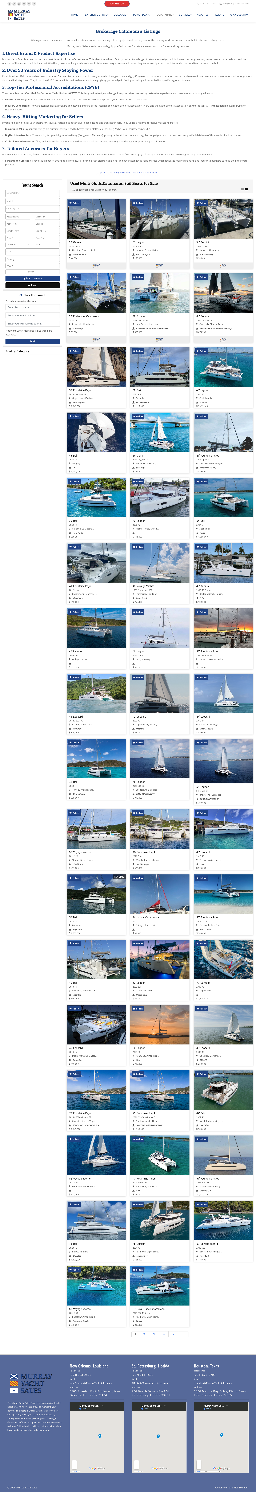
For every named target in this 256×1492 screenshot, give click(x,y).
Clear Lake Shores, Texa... (211, 324)
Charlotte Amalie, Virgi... (83, 1121)
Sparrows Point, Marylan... (211, 463)
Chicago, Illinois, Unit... (146, 925)
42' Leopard (139, 716)
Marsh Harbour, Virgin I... (211, 1121)
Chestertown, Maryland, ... (84, 594)
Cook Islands (205, 398)
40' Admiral (202, 586)
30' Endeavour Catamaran (84, 316)
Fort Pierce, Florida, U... (146, 594)
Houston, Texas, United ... (84, 250)
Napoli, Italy (205, 990)
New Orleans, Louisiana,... (147, 324)
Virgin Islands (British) (82, 398)
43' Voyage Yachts (143, 586)
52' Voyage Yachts (80, 852)
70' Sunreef (203, 982)
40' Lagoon (139, 651)
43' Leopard (76, 716)
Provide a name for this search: (22, 301)
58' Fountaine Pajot (80, 390)
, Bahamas (204, 528)
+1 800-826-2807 (208, 4)
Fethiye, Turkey (79, 659)
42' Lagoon (139, 520)
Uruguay (76, 463)
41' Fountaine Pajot (207, 455)
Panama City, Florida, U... (147, 463)
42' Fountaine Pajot (207, 651)
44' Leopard (203, 716)
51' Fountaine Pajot (207, 1178)
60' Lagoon (202, 390)
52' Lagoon (139, 982)
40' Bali (73, 982)
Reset (34, 285)
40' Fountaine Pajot (207, 917)
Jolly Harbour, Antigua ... (210, 1251)
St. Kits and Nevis (143, 990)
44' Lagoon (75, 651)
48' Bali (137, 390)
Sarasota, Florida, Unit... (210, 250)
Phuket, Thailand (80, 1251)
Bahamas (76, 925)
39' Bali (73, 520)
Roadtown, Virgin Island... (147, 1251)
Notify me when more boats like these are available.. (28, 332)
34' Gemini (75, 242)
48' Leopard (203, 852)
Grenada (139, 398)
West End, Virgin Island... (147, 860)
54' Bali (200, 520)
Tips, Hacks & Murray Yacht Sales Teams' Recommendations (128, 172)
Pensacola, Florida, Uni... (83, 324)
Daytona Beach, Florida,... (211, 594)
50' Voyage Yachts (207, 1243)
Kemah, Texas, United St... (211, 659)
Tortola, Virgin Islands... (83, 789)
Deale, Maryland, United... (84, 1055)
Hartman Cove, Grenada (83, 1186)
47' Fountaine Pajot (144, 1178)
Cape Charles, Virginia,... (146, 724)
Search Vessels (33, 278)
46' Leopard (76, 1048)
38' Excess (139, 316)
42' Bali (200, 1113)
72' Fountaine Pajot (80, 1113)
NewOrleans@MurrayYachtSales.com (91, 1383)
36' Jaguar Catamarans (146, 917)
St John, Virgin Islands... (83, 860)
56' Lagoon (139, 781)
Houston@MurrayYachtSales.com (213, 1383)
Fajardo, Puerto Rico (82, 724)
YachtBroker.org (224, 1487)
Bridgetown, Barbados (146, 789)
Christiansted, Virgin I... (210, 724)
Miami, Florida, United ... (147, 528)
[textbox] (18, 193)
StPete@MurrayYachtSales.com (150, 1383)
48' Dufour (139, 1243)
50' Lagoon (139, 1048)
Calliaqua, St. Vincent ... (83, 528)
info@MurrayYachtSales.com (236, 4)
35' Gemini (139, 455)
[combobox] (32, 193)
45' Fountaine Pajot (144, 852)
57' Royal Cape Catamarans (149, 1309)
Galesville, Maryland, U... (210, 1055)
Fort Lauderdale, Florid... (211, 925)
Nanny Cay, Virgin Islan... (147, 1055)
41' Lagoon (139, 242)
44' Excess (202, 316)
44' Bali (73, 781)
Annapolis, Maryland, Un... (84, 990)
